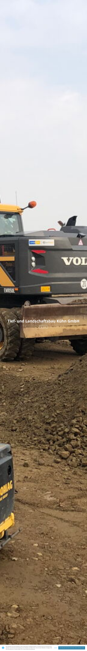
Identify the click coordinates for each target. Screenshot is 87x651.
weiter (44, 327)
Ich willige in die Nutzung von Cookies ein (72, 647)
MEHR (55, 648)
